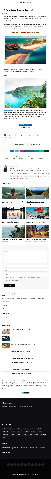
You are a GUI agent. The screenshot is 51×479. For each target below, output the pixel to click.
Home (3, 6)
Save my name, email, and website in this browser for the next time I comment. (23, 277)
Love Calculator (30, 446)
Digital (19, 428)
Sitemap (38, 474)
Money (26, 428)
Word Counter (14, 446)
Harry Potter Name (33, 447)
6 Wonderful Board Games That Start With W (22, 358)
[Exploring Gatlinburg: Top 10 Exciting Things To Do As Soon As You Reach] (37, 231)
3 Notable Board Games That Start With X (22, 355)
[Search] (47, 2)
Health (20, 431)
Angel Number (24, 447)
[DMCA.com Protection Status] (26, 393)
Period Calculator (6, 447)
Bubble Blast (5, 455)
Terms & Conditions (16, 470)
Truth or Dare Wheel (19, 455)
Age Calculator (5, 446)
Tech (5, 428)
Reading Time (39, 446)
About (7, 468)
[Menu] (4, 2)
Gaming (40, 431)
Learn (33, 428)
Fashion (6, 434)
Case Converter (21, 446)
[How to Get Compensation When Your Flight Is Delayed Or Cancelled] (13, 213)
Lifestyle (6, 431)
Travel (7, 6)
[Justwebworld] (25, 2)
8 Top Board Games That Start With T (20, 369)
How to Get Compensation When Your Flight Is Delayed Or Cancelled (12, 221)
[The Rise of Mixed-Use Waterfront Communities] (6, 345)
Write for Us (37, 470)
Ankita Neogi (5, 13)
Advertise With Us (22, 468)
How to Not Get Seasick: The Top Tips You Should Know (13, 240)
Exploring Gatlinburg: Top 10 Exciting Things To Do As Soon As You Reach (36, 240)
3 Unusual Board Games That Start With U (22, 366)
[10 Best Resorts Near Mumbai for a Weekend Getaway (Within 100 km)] (37, 213)
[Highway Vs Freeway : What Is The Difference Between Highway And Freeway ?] (37, 193)
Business (12, 428)
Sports (36, 434)
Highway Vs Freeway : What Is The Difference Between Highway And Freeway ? (35, 202)
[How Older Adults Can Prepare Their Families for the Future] (6, 331)
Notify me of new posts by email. (13, 280)
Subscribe (5, 305)
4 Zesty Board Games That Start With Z (21, 351)
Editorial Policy (27, 470)
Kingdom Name (5, 448)
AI (4, 437)
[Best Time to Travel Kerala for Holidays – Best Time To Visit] (13, 193)
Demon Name (42, 447)
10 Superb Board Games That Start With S (21, 373)
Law (31, 434)
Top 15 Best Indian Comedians (36, 158)
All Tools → (13, 448)
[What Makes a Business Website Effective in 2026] (6, 338)
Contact (13, 468)
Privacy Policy (40, 468)
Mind (25, 434)
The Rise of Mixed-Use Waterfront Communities (23, 344)
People (39, 428)
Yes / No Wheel (28, 455)
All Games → (36, 455)
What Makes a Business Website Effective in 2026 (23, 337)
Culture (13, 431)
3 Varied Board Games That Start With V (21, 362)
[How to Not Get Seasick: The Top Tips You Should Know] (13, 231)
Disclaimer (31, 468)
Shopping (44, 434)
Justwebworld (24, 474)
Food (19, 434)
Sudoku (11, 455)
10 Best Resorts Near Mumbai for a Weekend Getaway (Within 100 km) (35, 221)
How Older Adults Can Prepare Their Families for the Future (26, 330)
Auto (13, 434)
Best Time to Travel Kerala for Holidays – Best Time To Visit (13, 201)
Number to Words (15, 447)
